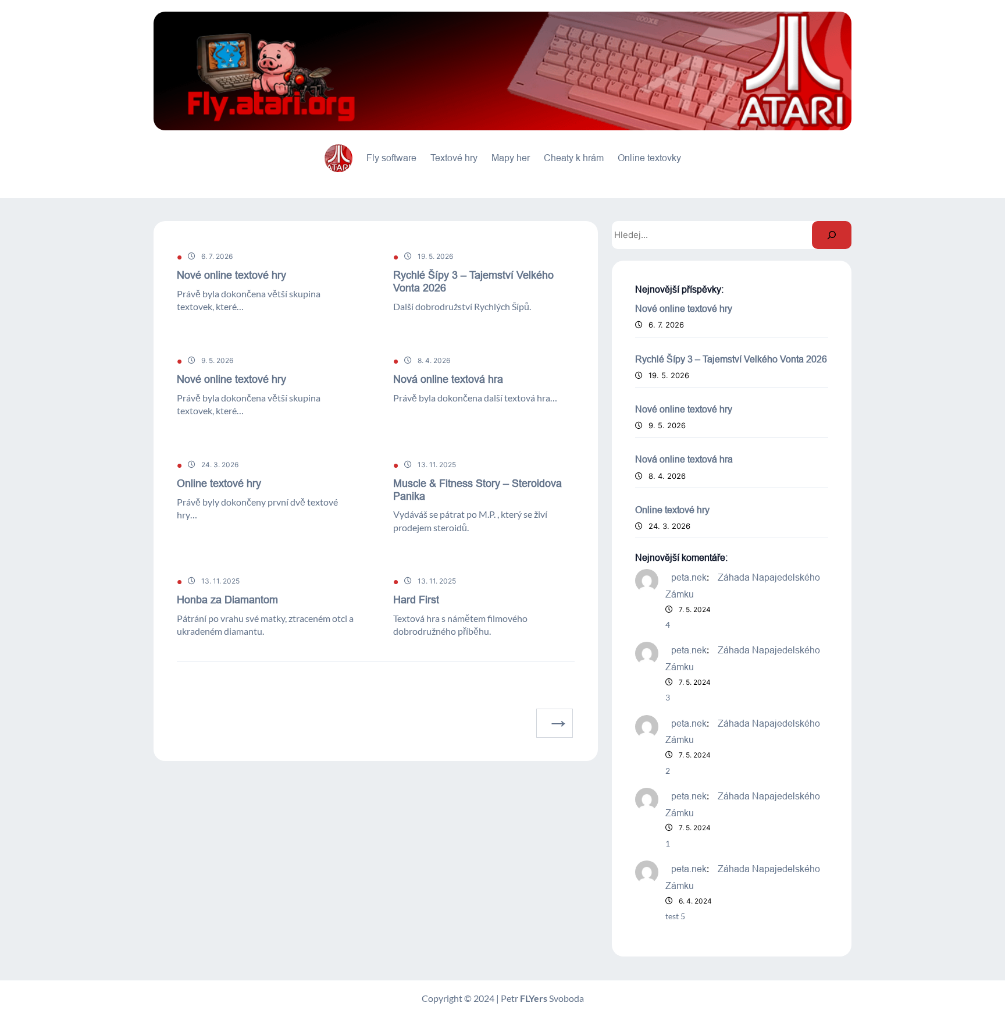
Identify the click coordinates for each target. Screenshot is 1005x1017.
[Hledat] (831, 235)
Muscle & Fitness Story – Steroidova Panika (477, 489)
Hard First (416, 599)
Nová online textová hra (448, 379)
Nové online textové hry (231, 275)
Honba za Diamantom (227, 599)
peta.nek (689, 577)
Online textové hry (219, 483)
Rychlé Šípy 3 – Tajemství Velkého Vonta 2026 (473, 281)
